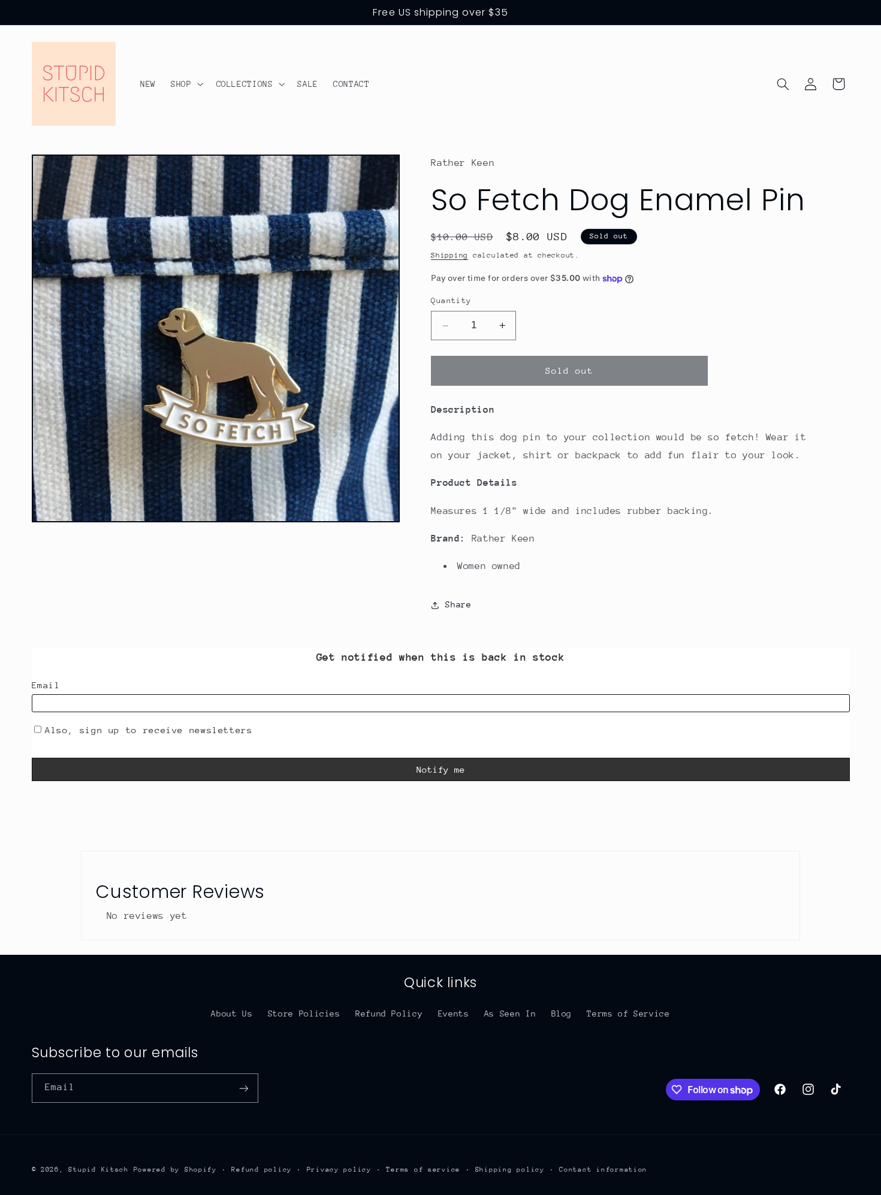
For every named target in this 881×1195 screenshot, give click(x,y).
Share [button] (458, 605)
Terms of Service (628, 1013)
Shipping (449, 255)
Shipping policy (510, 1169)
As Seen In (510, 1013)
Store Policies (304, 1013)
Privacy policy (339, 1169)
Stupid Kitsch (98, 1169)
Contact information (603, 1169)
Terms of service (423, 1169)
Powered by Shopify (175, 1169)
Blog (561, 1013)
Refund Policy (389, 1013)
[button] (185, 84)
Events (453, 1013)
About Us (231, 1013)
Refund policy (261, 1169)
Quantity (451, 301)
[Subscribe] (243, 1088)
